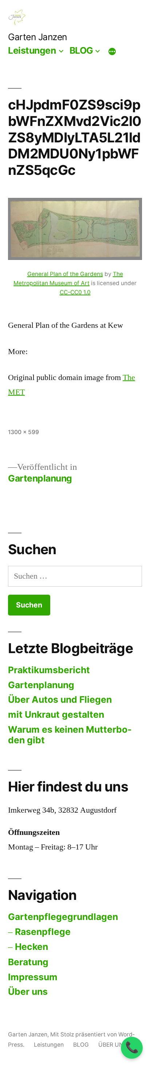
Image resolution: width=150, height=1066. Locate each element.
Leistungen (32, 50)
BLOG (81, 50)
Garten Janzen (37, 36)
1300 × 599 (23, 432)
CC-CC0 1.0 (75, 292)
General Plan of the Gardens (65, 274)
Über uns (28, 991)
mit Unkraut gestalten (56, 714)
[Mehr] (112, 51)
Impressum (33, 976)
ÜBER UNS (112, 1044)
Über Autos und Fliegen (60, 699)
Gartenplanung (41, 684)
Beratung (28, 961)
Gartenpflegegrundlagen (63, 916)
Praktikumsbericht (49, 669)
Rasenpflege (43, 931)
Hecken (31, 946)
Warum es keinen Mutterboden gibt (70, 735)
